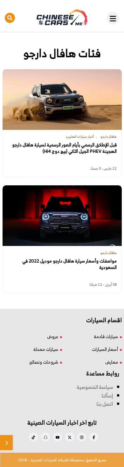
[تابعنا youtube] (57, 437)
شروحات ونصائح (43, 362)
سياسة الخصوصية (95, 386)
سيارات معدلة (45, 349)
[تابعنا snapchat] (45, 437)
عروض (52, 336)
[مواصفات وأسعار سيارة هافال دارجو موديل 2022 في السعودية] (62, 215)
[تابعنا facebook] (93, 437)
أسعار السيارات (105, 349)
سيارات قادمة (106, 336)
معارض (111, 362)
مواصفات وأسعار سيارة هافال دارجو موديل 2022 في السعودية (69, 264)
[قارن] (6, 442)
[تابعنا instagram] (81, 437)
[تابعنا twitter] (69, 437)
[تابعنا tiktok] (33, 437)
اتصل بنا (104, 403)
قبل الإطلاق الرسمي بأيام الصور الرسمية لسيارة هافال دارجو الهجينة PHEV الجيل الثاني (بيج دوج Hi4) (64, 148)
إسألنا (107, 395)
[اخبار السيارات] (62, 17)
